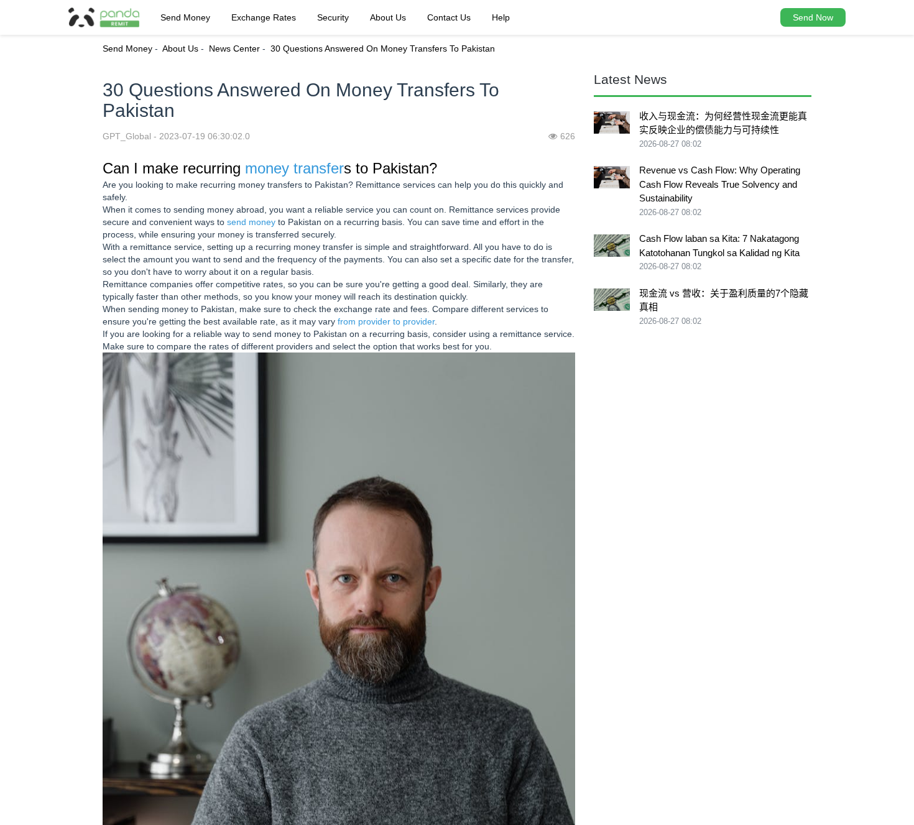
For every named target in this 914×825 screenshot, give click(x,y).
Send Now (813, 17)
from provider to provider (386, 321)
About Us (388, 17)
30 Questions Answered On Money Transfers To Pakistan (382, 48)
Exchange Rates (263, 17)
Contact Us (449, 17)
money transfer (294, 168)
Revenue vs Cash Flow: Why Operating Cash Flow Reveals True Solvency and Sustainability (719, 184)
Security (333, 17)
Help (501, 17)
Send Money (185, 17)
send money (251, 222)
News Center (234, 48)
